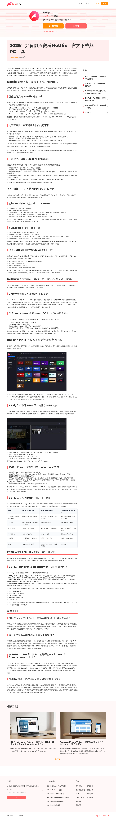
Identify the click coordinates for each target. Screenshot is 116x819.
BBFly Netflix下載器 (54, 790)
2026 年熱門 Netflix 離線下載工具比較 (95, 106)
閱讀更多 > (58, 759)
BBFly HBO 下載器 (15, 591)
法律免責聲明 (80, 790)
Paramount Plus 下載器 (17, 597)
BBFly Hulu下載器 (53, 805)
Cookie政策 (80, 797)
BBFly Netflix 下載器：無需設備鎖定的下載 (95, 99)
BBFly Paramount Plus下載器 (58, 797)
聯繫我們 (90, 790)
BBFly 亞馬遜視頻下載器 (55, 801)
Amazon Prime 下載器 (16, 593)
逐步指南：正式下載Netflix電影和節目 (95, 85)
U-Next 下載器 (13, 599)
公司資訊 (79, 786)
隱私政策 (79, 805)
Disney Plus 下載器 (15, 595)
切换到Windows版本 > (50, 31)
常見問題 (88, 112)
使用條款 (79, 801)
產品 (80, 4)
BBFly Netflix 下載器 (22, 472)
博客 (87, 4)
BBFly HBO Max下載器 (55, 794)
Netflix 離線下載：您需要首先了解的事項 (95, 77)
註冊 (97, 4)
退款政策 (90, 794)
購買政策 (90, 786)
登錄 (104, 4)
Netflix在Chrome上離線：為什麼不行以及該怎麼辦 (95, 92)
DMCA (78, 794)
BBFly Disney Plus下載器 (56, 786)
